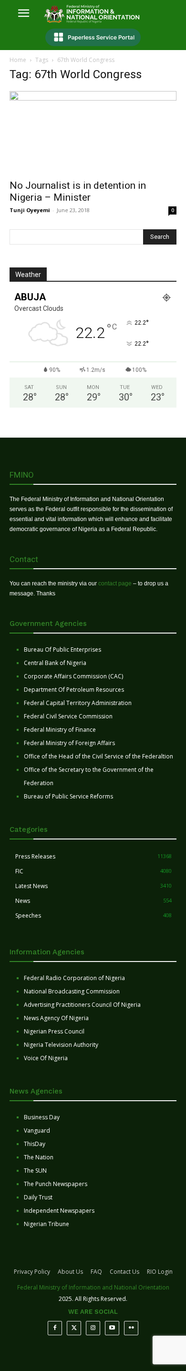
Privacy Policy (32, 1272)
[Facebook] (55, 1328)
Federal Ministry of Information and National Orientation (93, 1287)
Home (18, 60)
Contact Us (124, 1272)
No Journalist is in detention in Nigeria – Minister (78, 191)
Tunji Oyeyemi (30, 210)
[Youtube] (112, 1328)
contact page (115, 583)
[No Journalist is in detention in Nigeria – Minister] (93, 132)
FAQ (96, 1272)
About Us (70, 1272)
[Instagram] (93, 1328)
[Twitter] (74, 1328)
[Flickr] (131, 1328)
